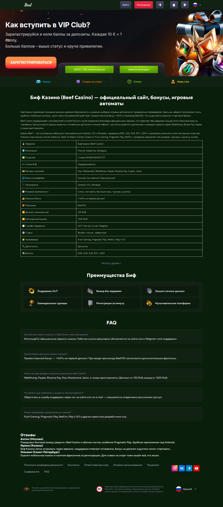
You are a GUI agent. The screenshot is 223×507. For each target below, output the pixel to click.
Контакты (73, 464)
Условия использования (127, 464)
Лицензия (153, 464)
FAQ (46, 471)
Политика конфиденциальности (43, 464)
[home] (28, 5)
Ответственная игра (96, 464)
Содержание (31, 471)
